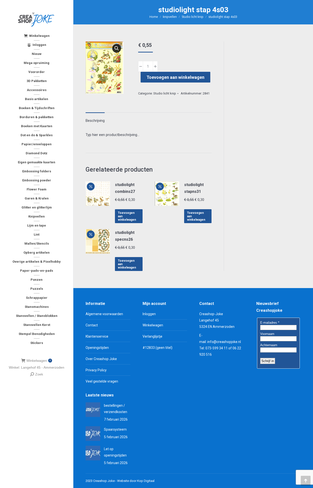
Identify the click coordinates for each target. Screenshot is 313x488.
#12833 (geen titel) (157, 348)
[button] (116, 48)
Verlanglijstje (152, 336)
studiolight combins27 (125, 188)
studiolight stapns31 (194, 188)
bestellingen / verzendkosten (115, 409)
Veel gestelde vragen (102, 381)
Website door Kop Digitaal (136, 481)
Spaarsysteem (115, 429)
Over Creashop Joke (101, 359)
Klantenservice (97, 336)
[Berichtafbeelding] (93, 409)
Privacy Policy (96, 370)
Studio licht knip (164, 93)
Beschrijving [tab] (95, 120)
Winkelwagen (38, 361)
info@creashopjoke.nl (224, 342)
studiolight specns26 (124, 236)
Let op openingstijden (115, 452)
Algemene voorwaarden (104, 314)
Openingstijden (97, 348)
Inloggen (149, 314)
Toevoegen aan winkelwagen (175, 77)
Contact (92, 325)
